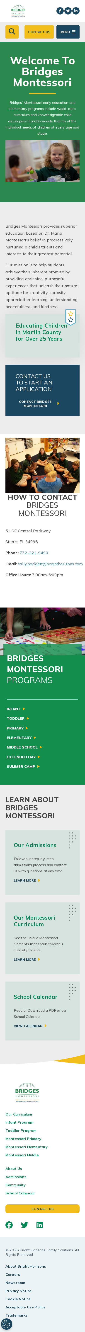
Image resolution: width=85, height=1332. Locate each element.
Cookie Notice (18, 1299)
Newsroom (15, 1282)
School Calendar (20, 1193)
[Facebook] (9, 1225)
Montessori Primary (23, 1138)
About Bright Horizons (25, 1266)
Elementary (19, 737)
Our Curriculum (18, 1114)
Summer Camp (21, 766)
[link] (42, 862)
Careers (12, 1274)
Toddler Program (20, 1130)
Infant (14, 709)
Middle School (22, 747)
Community (15, 1185)
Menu (65, 32)
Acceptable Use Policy (25, 1307)
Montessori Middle (22, 1155)
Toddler (15, 718)
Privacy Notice (18, 1290)
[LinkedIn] (39, 1225)
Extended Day (21, 757)
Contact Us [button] (39, 32)
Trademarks (16, 1315)
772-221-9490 (34, 552)
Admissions (16, 1176)
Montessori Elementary (26, 1147)
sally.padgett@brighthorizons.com (50, 563)
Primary (15, 728)
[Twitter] (24, 1225)
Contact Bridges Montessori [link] (35, 404)
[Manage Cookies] (6, 1324)
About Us (13, 1168)
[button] (12, 32)
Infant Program (19, 1122)
